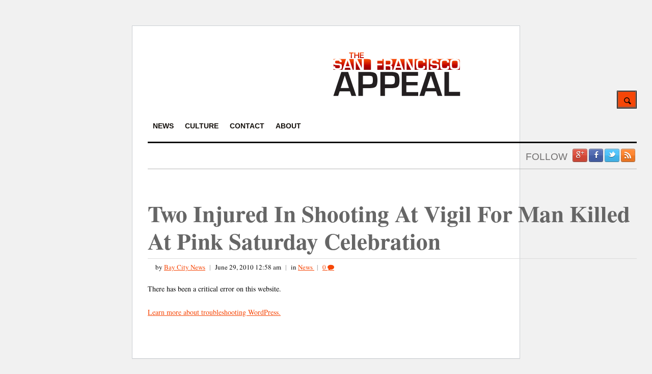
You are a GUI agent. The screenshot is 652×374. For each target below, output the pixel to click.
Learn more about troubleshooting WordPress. (214, 312)
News (306, 267)
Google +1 (580, 155)
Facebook (596, 155)
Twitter (612, 155)
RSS (628, 155)
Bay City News (184, 267)
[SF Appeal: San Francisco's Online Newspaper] (396, 94)
